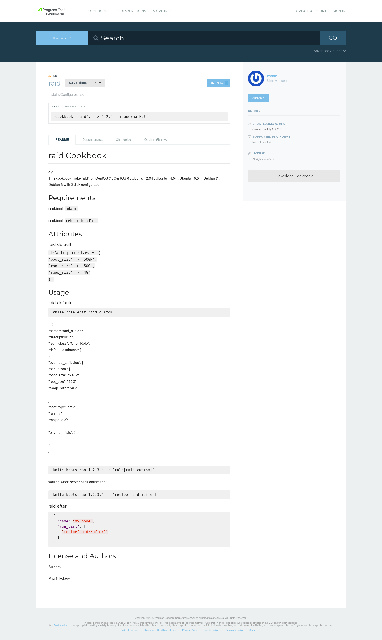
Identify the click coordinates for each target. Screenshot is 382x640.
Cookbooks (98, 11)
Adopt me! (258, 97)
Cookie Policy (211, 630)
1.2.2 (82, 82)
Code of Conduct (129, 630)
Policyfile (55, 106)
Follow (221, 82)
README (62, 139)
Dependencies (92, 139)
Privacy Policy (189, 630)
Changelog (123, 139)
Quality (155, 139)
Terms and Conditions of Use (160, 630)
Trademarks (60, 625)
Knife (84, 106)
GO (333, 38)
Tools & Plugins (131, 11)
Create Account (311, 11)
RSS (54, 76)
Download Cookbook (294, 176)
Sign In (339, 11)
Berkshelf (71, 106)
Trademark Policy (233, 630)
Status (252, 630)
